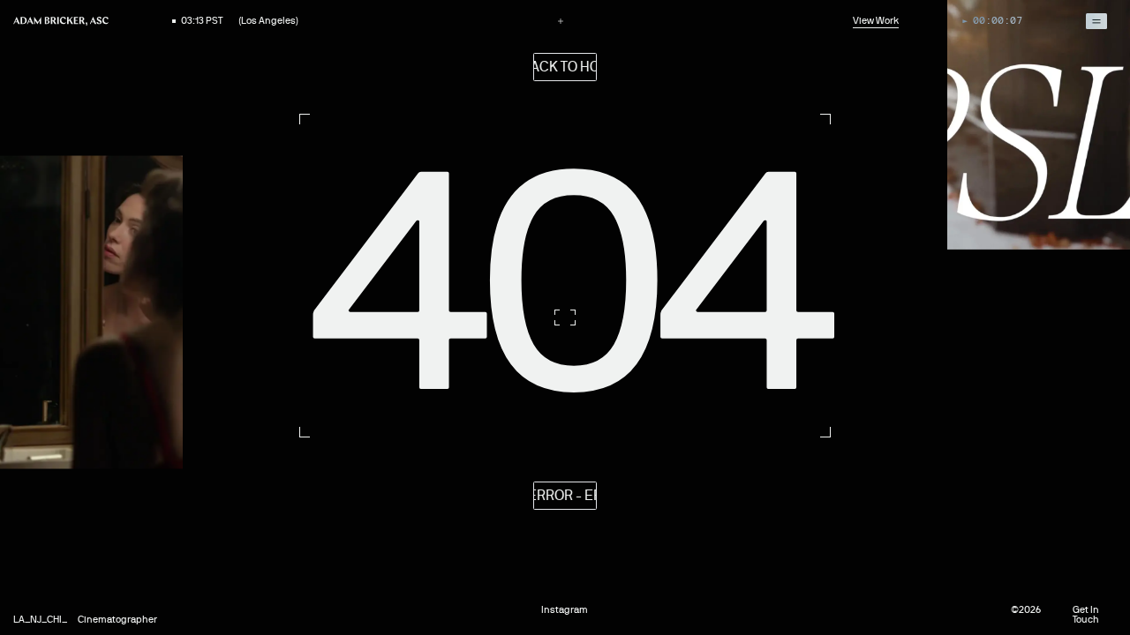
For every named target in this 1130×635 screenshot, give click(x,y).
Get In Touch (1086, 614)
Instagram (564, 610)
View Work (876, 20)
